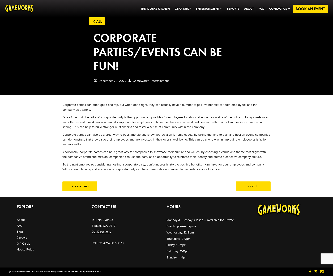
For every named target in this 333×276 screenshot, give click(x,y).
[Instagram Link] (322, 271)
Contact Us (278, 8)
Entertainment (207, 8)
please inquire (186, 226)
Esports (233, 8)
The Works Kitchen (155, 8)
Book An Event (310, 8)
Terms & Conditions (67, 271)
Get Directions (101, 231)
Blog (20, 231)
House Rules (25, 249)
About (249, 8)
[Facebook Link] (310, 271)
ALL (99, 21)
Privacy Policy (94, 271)
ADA (82, 271)
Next (251, 186)
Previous (82, 186)
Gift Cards (23, 243)
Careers (22, 237)
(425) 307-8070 (113, 243)
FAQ (261, 8)
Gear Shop (183, 8)
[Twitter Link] (316, 271)
